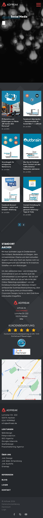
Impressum (6, 507)
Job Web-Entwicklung (12, 461)
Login (4, 510)
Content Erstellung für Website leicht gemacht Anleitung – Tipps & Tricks (31, 208)
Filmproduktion (8, 436)
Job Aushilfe (7, 464)
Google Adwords (10, 441)
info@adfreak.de (9, 423)
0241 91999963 (21, 311)
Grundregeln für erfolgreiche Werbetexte (8, 164)
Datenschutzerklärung (11, 504)
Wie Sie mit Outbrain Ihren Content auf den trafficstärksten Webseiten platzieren (31, 165)
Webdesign (7, 433)
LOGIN (5, 485)
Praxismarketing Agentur (13, 447)
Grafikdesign (8, 444)
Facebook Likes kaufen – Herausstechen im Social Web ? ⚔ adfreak (32, 121)
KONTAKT (6, 490)
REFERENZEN (7, 474)
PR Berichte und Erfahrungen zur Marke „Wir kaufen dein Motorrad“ (10, 122)
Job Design (7, 458)
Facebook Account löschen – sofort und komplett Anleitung (10, 207)
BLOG (4, 480)
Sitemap (5, 466)
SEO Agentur (8, 438)
